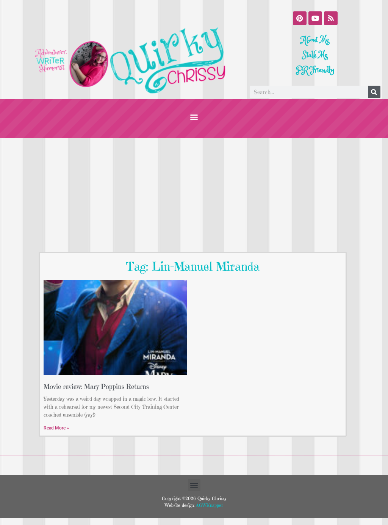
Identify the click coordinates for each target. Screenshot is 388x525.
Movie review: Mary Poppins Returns (96, 386)
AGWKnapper (208, 505)
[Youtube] (315, 18)
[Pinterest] (300, 18)
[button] (194, 116)
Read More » (56, 428)
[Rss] (331, 18)
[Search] (374, 92)
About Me (315, 40)
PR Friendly (315, 70)
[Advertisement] (194, 195)
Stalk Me (315, 55)
